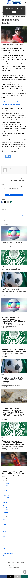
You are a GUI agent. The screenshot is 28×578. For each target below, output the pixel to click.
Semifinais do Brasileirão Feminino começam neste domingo (12, 380)
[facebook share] (2, 202)
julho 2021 (5, 507)
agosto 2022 (6, 500)
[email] (17, 576)
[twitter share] (5, 202)
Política (4, 534)
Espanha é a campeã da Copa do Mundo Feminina (12, 472)
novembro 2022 (6, 492)
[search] (26, 2)
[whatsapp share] (11, 202)
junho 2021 (5, 509)
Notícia (4, 531)
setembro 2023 (6, 483)
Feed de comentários (8, 553)
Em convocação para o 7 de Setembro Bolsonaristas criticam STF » (16, 179)
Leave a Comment (14, 195)
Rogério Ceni (15, 215)
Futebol (3, 215)
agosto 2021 (6, 505)
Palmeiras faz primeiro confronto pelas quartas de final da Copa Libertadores (13, 443)
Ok (14, 11)
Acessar (4, 548)
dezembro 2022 (6, 490)
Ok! (9, 156)
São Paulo (22, 215)
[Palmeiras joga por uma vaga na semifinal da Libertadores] (14, 257)
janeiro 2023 (6, 488)
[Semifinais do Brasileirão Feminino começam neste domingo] (14, 279)
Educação (5, 521)
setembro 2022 (6, 497)
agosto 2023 (6, 485)
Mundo (4, 529)
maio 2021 (5, 512)
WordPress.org (6, 555)
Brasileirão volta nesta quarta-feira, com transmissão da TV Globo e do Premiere (12, 245)
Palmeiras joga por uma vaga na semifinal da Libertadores (13, 350)
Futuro (8, 215)
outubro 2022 (6, 495)
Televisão (4, 404)
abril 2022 (5, 502)
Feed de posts (6, 550)
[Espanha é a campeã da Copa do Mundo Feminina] (14, 459)
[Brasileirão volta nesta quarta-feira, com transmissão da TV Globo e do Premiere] (14, 233)
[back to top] (25, 572)
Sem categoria (6, 538)
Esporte (4, 524)
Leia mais (19, 8)
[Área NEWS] (14, 2)
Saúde (4, 536)
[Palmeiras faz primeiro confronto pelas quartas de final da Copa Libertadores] (14, 429)
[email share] (8, 202)
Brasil (4, 519)
